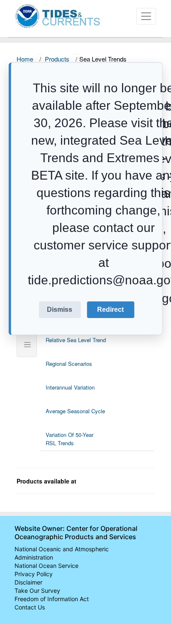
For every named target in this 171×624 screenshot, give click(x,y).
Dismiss (59, 309)
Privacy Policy (34, 573)
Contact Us (30, 607)
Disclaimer (28, 582)
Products (57, 58)
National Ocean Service (46, 565)
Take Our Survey (37, 590)
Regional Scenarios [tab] (69, 363)
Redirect (110, 309)
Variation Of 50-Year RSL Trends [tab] (69, 439)
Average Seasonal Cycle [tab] (75, 411)
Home (25, 58)
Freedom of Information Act (52, 598)
